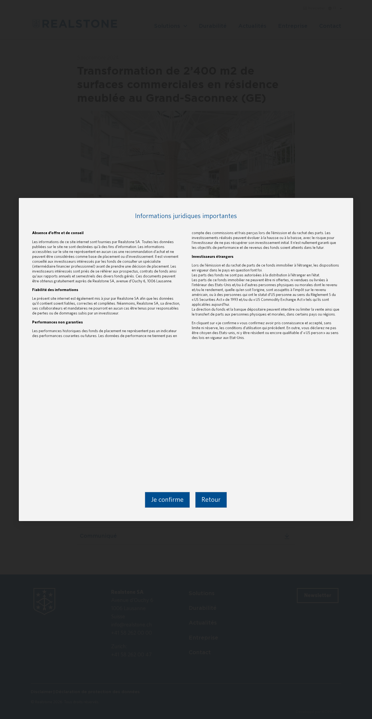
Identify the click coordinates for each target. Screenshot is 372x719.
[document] (186, 359)
